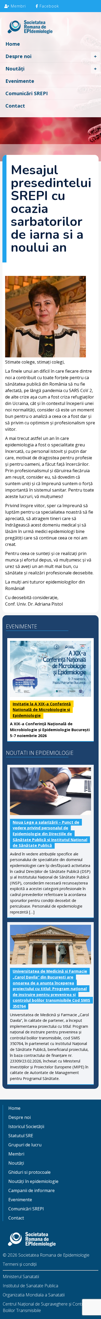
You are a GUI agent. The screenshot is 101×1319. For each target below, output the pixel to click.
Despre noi (18, 56)
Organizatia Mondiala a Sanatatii (34, 1295)
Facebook (48, 6)
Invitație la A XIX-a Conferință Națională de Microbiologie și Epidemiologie (42, 709)
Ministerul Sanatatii (21, 1276)
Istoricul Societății (26, 1126)
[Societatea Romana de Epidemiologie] (50, 27)
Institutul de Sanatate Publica (30, 1286)
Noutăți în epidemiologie (33, 1181)
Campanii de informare (31, 1190)
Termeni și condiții (20, 1264)
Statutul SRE (20, 1136)
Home (12, 44)
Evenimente (19, 81)
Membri (17, 6)
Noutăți (15, 68)
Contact (15, 105)
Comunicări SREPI (26, 93)
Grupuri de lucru (24, 1145)
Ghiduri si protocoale (29, 1172)
